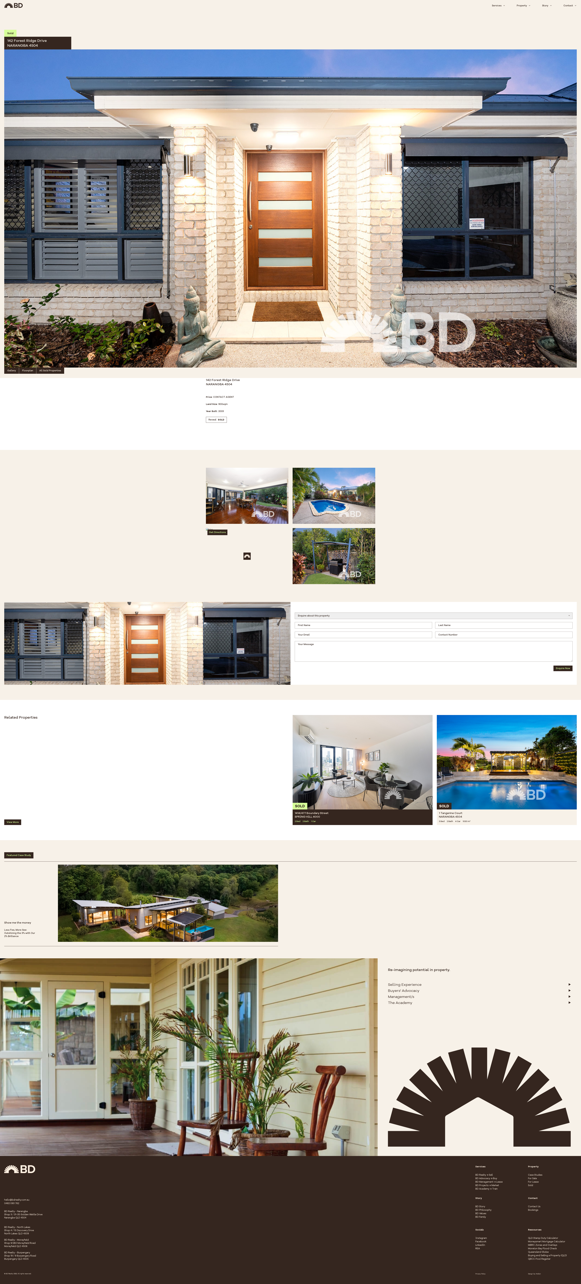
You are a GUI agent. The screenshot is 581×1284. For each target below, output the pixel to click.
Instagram (481, 1238)
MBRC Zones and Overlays (542, 1245)
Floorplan (27, 370)
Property (522, 5)
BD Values (480, 1213)
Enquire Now (563, 668)
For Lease (533, 1181)
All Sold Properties (50, 370)
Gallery (11, 370)
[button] (290, 208)
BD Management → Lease (489, 1181)
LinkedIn (480, 1245)
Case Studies (535, 1174)
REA (477, 1248)
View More (13, 822)
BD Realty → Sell (484, 1174)
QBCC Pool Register (539, 1258)
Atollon (538, 1274)
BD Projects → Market (487, 1185)
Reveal (216, 419)
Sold (530, 1185)
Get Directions (217, 532)
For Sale (532, 1178)
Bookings (533, 1209)
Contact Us (534, 1206)
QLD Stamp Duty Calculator (543, 1238)
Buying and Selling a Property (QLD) (547, 1255)
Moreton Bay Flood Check (542, 1248)
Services (497, 5)
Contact (568, 5)
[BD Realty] (13, 5)
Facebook (480, 1241)
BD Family (480, 1216)
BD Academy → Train (486, 1188)
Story (545, 5)
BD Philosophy (483, 1209)
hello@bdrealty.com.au (16, 1199)
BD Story (480, 1206)
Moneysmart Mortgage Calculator (546, 1241)
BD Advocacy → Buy (486, 1178)
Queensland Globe (538, 1251)
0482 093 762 (11, 1203)
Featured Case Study (19, 855)
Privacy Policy (480, 1274)
